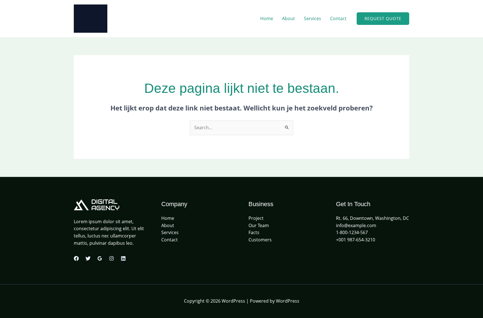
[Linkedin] (123, 258)
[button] (383, 18)
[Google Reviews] (99, 258)
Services (312, 18)
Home (266, 18)
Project (256, 218)
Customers (260, 240)
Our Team (258, 225)
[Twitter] (88, 258)
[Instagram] (111, 258)
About (288, 18)
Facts (253, 232)
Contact (338, 18)
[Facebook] (76, 258)
